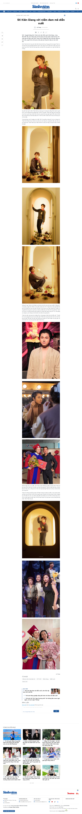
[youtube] (78, 3)
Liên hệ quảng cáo (23, 798)
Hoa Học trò (52, 3)
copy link (41, 32)
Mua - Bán (67, 11)
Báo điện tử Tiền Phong (41, 7)
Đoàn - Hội (9, 11)
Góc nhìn (25, 11)
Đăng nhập (24, 704)
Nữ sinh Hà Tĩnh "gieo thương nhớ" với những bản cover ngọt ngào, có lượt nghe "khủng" (42, 699)
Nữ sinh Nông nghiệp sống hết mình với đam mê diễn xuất (42, 695)
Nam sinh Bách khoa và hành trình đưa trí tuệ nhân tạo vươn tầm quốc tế (51, 778)
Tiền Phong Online (34, 3)
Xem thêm (78, 11)
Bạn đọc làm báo (9, 811)
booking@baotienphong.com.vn (25, 801)
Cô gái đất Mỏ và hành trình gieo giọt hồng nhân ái (50, 759)
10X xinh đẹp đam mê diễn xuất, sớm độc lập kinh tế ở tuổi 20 (36, 691)
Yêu (30, 11)
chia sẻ (36, 32)
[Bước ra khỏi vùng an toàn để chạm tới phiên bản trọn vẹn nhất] (32, 734)
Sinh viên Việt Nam (10, 793)
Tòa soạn (5, 798)
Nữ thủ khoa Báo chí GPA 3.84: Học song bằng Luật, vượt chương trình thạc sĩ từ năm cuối (11, 761)
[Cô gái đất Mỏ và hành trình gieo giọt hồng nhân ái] (51, 752)
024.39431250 (7, 802)
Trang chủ (4, 11)
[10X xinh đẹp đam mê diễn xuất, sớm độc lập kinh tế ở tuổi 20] (55, 691)
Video (55, 11)
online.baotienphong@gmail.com (41, 801)
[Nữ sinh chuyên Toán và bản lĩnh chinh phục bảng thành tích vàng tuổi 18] (32, 770)
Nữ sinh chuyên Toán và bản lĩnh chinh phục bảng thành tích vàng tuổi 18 (31, 778)
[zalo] (58, 802)
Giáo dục (20, 11)
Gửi (56, 711)
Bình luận (2, 42)
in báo (43, 32)
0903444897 (37, 800)
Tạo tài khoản (31, 704)
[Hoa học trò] (77, 794)
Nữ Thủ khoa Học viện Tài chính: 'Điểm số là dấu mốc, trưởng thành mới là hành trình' (12, 778)
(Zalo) (27, 800)
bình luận (46, 32)
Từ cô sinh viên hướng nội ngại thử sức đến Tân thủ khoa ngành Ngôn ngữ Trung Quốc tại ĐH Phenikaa (31, 761)
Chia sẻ (2, 36)
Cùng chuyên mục (9, 727)
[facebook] (76, 3)
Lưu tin (2, 39)
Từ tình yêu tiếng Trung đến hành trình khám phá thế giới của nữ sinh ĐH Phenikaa (11, 742)
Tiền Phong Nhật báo (44, 3)
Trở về (2, 45)
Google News (65, 15)
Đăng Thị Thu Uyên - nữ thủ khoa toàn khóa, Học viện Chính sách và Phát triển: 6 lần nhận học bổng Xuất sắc (51, 743)
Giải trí (34, 11)
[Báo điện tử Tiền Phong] (70, 794)
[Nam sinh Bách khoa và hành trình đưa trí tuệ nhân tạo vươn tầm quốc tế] (51, 770)
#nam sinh (25, 681)
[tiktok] (55, 801)
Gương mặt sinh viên (41, 11)
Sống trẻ (15, 11)
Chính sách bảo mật (70, 798)
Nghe (2, 33)
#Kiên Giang (45, 679)
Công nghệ (49, 11)
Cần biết (72, 11)
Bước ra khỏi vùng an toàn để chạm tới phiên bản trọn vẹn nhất (31, 742)
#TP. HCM (39, 679)
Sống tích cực (60, 11)
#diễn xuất (52, 679)
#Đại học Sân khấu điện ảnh (29, 679)
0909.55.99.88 (23, 800)
